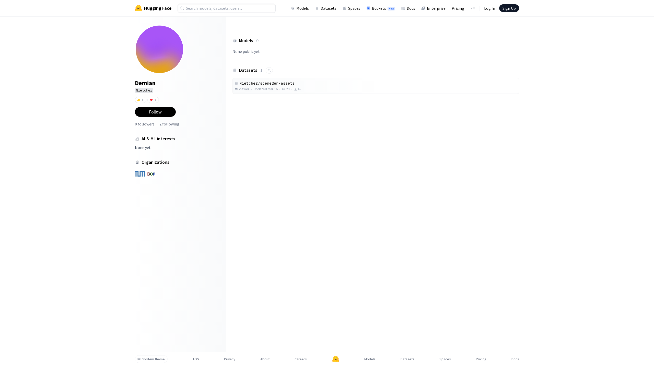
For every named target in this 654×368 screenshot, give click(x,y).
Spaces (354, 8)
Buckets (383, 8)
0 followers (145, 123)
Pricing (458, 8)
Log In (489, 8)
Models (302, 8)
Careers (301, 359)
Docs (411, 8)
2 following (169, 123)
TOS (196, 359)
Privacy (229, 359)
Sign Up (509, 8)
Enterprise (436, 8)
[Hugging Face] (335, 359)
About (265, 359)
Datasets (328, 8)
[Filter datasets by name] (269, 70)
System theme (153, 359)
